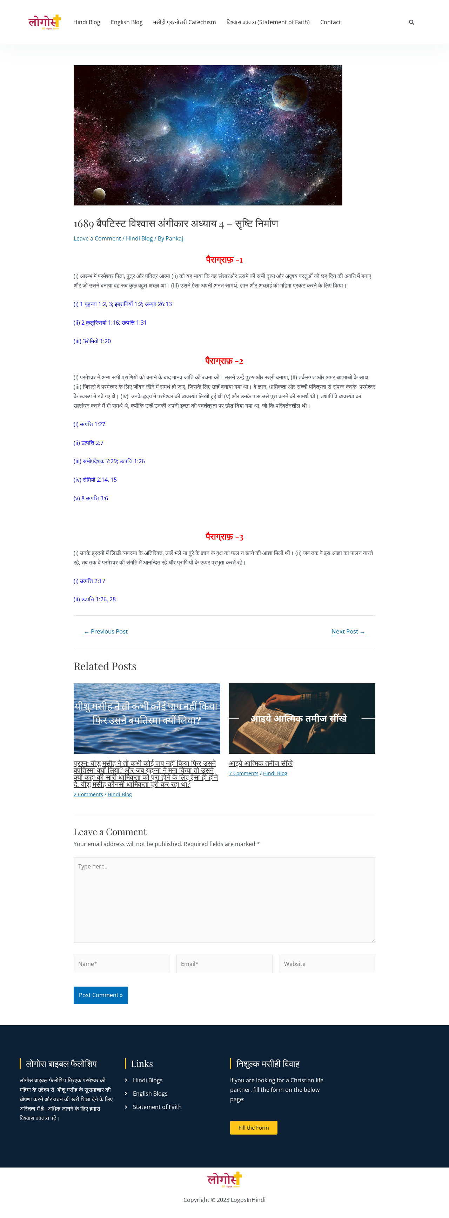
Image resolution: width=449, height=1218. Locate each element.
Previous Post (105, 631)
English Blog (127, 22)
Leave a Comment (97, 238)
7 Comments (244, 773)
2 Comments (88, 794)
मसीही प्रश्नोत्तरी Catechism (184, 22)
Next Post (348, 631)
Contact (330, 22)
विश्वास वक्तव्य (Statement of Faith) (268, 22)
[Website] (327, 965)
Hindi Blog (86, 22)
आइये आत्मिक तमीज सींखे (261, 762)
